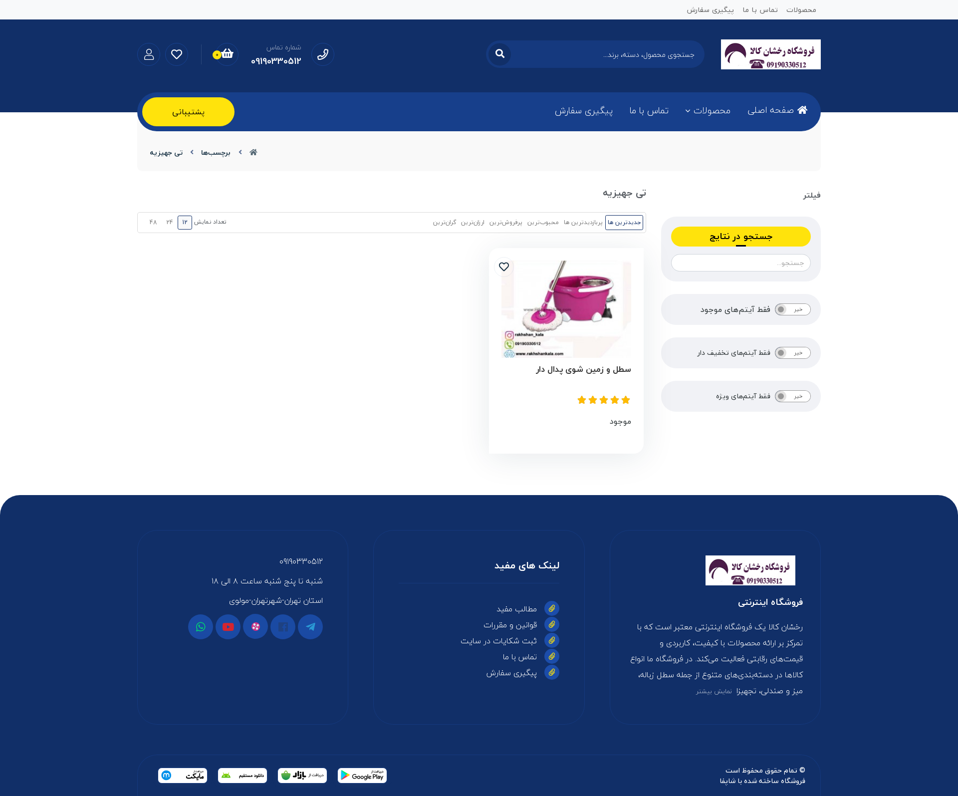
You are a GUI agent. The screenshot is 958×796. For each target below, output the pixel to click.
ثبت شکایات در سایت (499, 641)
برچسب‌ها (216, 152)
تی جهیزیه (166, 152)
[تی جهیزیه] (715, 570)
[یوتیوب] (228, 626)
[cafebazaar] (302, 776)
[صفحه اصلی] (253, 152)
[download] (242, 776)
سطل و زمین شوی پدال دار (583, 369)
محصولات (712, 110)
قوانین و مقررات (510, 625)
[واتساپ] (200, 626)
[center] (499, 54)
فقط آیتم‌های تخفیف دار (734, 352)
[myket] (183, 776)
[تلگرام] (310, 626)
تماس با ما (649, 110)
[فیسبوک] (282, 626)
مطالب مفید (516, 609)
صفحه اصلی (770, 110)
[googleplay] (362, 776)
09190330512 (301, 561)
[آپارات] (255, 626)
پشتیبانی (188, 112)
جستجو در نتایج (741, 236)
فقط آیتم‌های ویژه (743, 396)
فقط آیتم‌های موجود (735, 309)
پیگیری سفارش (584, 110)
